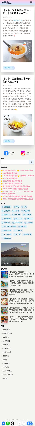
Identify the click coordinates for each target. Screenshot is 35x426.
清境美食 (28, 215)
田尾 (25, 207)
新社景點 (27, 211)
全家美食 (19, 231)
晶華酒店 (7, 223)
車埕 (17, 207)
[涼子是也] (7, 2)
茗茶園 (18, 234)
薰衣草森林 (7, 231)
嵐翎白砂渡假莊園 (10, 227)
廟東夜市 (7, 215)
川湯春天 (30, 223)
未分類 (5, 360)
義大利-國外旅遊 (8, 374)
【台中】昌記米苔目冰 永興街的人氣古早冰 (16, 80)
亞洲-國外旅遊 (7, 333)
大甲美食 (17, 215)
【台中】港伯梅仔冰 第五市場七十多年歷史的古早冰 (16, 12)
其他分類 (6, 337)
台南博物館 (7, 219)
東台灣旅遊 (6, 363)
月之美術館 (7, 234)
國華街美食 (7, 238)
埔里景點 (7, 211)
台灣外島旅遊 (7, 352)
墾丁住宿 (19, 219)
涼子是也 (15, 420)
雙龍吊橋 (23, 227)
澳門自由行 (7, 207)
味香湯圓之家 (17, 20)
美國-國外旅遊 (7, 371)
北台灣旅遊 (6, 341)
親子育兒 (6, 378)
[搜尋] (31, 162)
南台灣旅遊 (6, 345)
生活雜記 (6, 367)
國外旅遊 (6, 356)
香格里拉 (30, 219)
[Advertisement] (17, 399)
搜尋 (2, 158)
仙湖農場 (28, 234)
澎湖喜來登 (18, 223)
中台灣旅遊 (6, 330)
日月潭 (16, 211)
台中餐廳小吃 (7, 348)
